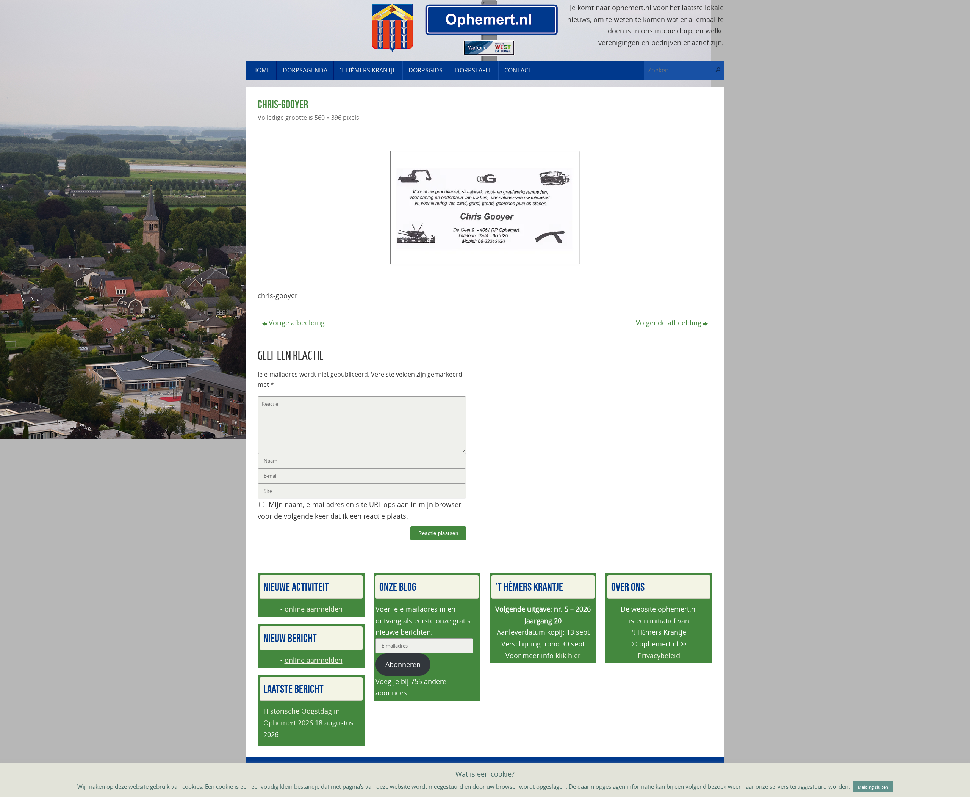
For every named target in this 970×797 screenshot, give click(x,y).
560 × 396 (327, 117)
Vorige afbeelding (297, 322)
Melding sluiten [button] (873, 787)
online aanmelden (314, 608)
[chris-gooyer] (485, 208)
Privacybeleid (659, 655)
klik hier (567, 655)
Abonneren (403, 664)
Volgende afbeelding (668, 322)
